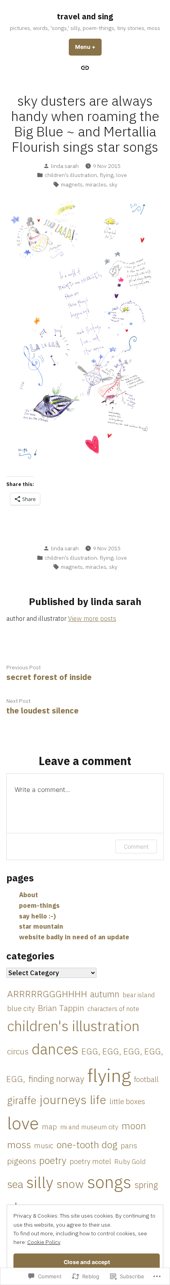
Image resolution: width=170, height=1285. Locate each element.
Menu (88, 47)
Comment (136, 846)
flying (106, 175)
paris (129, 1145)
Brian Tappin (61, 1008)
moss (19, 1144)
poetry (52, 1160)
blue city (21, 1008)
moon (133, 1126)
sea (15, 1184)
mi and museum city (89, 1127)
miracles (95, 184)
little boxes (127, 1101)
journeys (63, 1099)
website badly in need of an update (74, 937)
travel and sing (85, 16)
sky (113, 184)
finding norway (56, 1078)
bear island (139, 995)
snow (70, 1183)
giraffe (21, 1100)
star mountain (41, 926)
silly (39, 1182)
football (146, 1079)
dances (55, 1048)
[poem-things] (85, 67)
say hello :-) (37, 916)
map (49, 1126)
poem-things (39, 905)
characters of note (113, 1008)
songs (109, 1182)
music (43, 1145)
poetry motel (90, 1161)
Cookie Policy (43, 1242)
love (121, 175)
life (98, 1099)
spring (146, 1184)
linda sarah (65, 165)
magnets (72, 184)
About (28, 894)
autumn (104, 994)
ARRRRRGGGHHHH (47, 994)
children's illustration (71, 175)
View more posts (92, 618)
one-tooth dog (87, 1144)
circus (17, 1051)
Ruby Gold (130, 1161)
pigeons (21, 1160)
